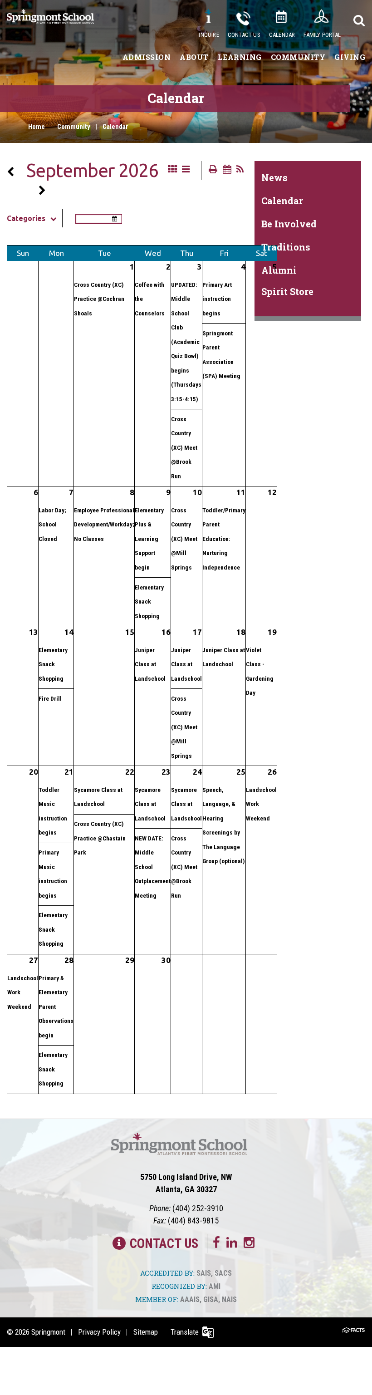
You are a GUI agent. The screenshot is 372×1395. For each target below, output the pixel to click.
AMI (214, 1286)
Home (36, 127)
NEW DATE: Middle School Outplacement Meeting (153, 867)
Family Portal (322, 34)
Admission (146, 57)
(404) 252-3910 (197, 1208)
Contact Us (244, 34)
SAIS (203, 1273)
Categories (26, 218)
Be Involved (289, 224)
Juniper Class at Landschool (150, 664)
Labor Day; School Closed (52, 524)
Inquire (209, 34)
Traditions (285, 247)
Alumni (279, 270)
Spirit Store (287, 291)
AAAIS (190, 1299)
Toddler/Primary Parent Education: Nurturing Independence (223, 538)
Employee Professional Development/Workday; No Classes (104, 524)
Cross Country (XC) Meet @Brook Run (184, 447)
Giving (349, 57)
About (194, 57)
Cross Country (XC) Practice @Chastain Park (100, 838)
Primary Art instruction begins (217, 299)
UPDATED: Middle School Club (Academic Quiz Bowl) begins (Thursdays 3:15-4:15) (186, 342)
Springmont (48, 1331)
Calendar (282, 34)
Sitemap (145, 1331)
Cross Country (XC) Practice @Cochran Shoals (99, 299)
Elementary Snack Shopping (149, 601)
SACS (223, 1273)
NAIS (229, 1299)
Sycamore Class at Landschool (150, 804)
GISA (210, 1299)
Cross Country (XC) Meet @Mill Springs (184, 538)
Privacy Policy (99, 1331)
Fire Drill (50, 698)
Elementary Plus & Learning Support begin (149, 538)
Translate (185, 1331)
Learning (240, 57)
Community (298, 57)
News (274, 177)
